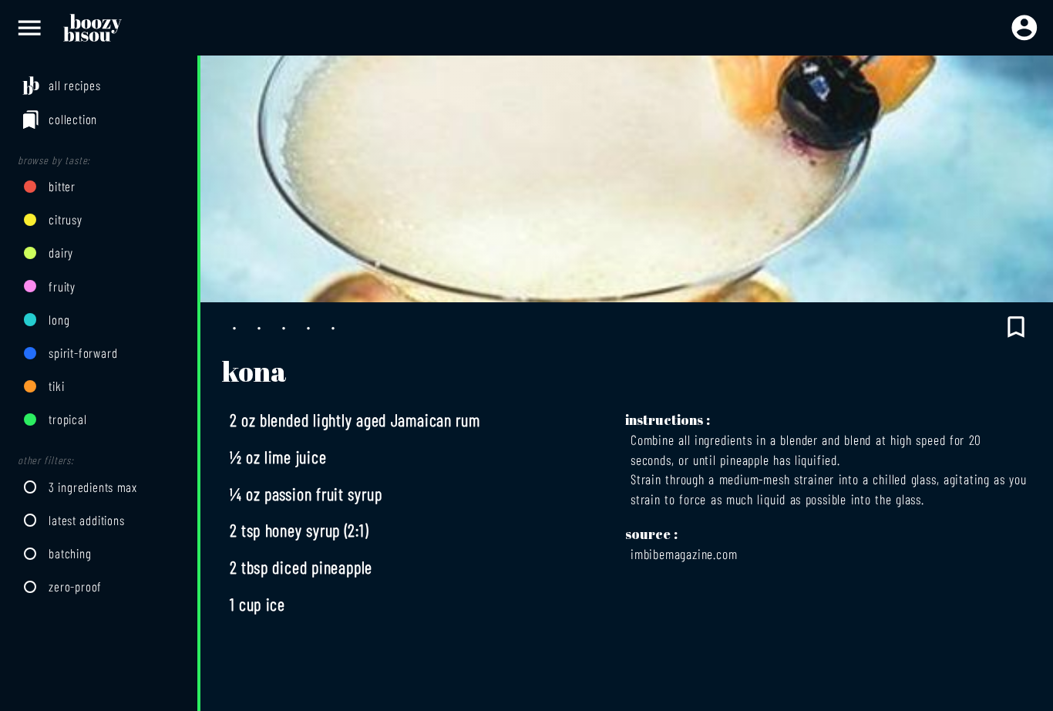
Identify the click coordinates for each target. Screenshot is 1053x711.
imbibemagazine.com (684, 553)
